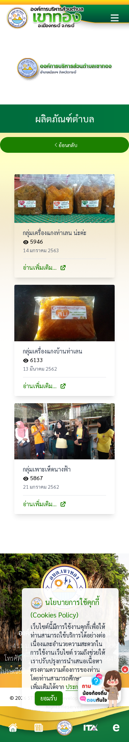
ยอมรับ (48, 698)
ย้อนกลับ (68, 145)
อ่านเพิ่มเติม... (40, 267)
